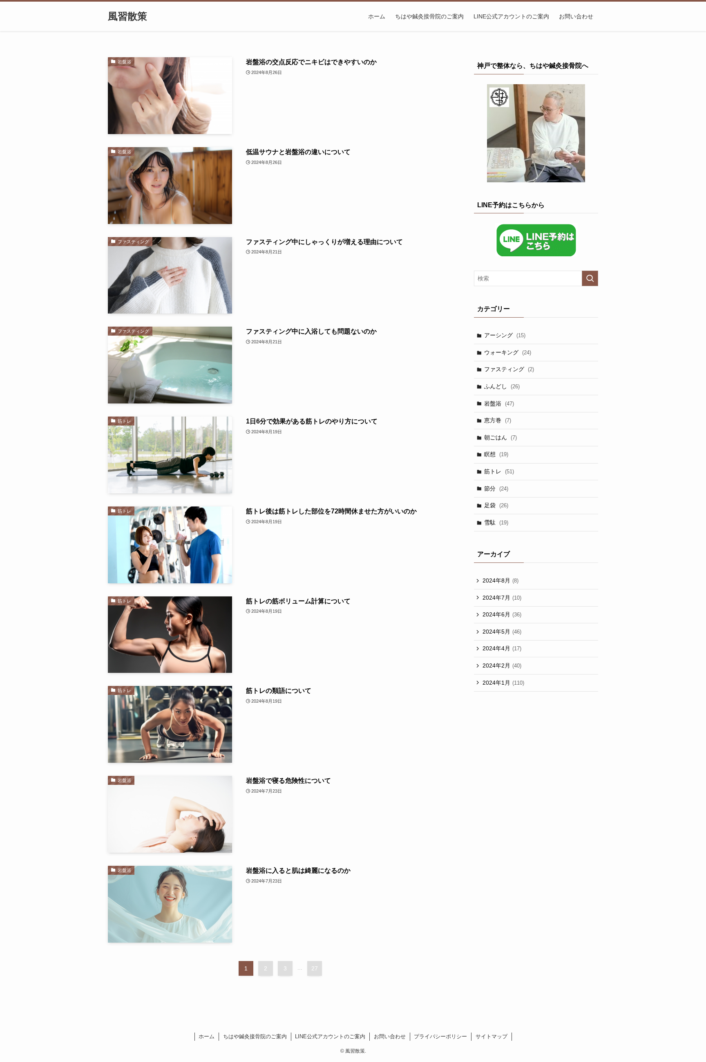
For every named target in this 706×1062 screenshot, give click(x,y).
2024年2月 (502, 665)
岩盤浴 (499, 403)
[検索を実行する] (590, 278)
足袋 (496, 505)
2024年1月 (503, 682)
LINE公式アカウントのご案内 (330, 1036)
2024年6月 (502, 614)
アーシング (504, 335)
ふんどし (502, 386)
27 (314, 968)
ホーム (206, 1036)
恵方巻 (497, 420)
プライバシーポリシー (440, 1036)
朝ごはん (500, 437)
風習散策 (127, 16)
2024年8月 (500, 580)
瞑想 (496, 454)
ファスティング (509, 369)
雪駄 (496, 522)
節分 (496, 488)
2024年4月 (502, 648)
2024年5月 (502, 631)
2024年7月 (502, 597)
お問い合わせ (390, 1036)
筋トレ (499, 471)
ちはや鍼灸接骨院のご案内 (255, 1036)
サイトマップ (491, 1036)
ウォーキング (507, 352)
